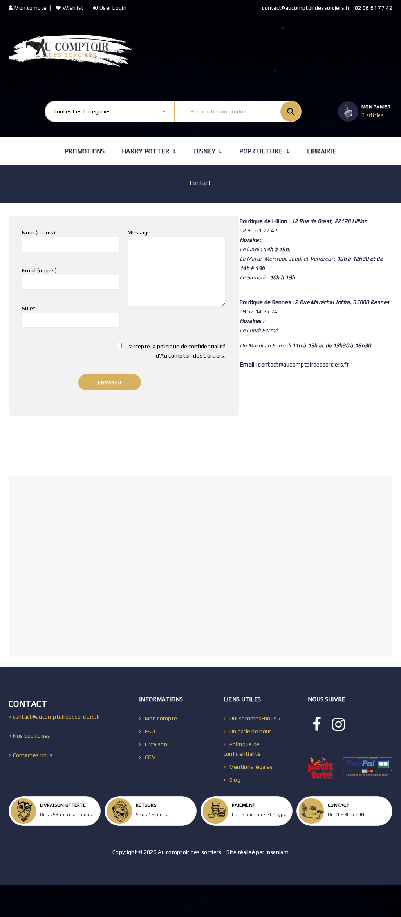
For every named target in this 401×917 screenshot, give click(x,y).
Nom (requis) (39, 232)
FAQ (150, 731)
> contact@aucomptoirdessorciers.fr (54, 717)
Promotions (85, 151)
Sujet (29, 308)
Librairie (322, 151)
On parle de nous (250, 731)
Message (139, 232)
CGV (150, 757)
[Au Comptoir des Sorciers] (70, 51)
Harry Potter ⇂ (149, 151)
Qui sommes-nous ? (255, 718)
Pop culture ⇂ (264, 151)
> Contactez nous (31, 755)
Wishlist (73, 8)
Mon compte (30, 8)
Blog (234, 780)
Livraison (156, 744)
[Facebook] (317, 724)
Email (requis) (39, 270)
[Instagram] (338, 724)
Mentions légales (251, 767)
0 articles (372, 115)
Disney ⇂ (208, 151)
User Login (112, 8)
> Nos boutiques (30, 736)
